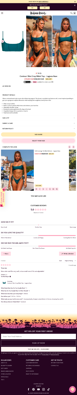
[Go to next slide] (74, 41)
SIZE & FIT (6, 118)
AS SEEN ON (7, 86)
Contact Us (55, 365)
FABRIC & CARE (8, 123)
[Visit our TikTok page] (48, 389)
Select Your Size (38, 141)
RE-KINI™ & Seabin (6, 365)
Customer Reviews (32, 362)
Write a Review (69, 254)
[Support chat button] (72, 389)
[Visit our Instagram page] (43, 389)
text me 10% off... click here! (38, 349)
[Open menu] (2, 13)
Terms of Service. (55, 354)
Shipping (28, 368)
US (45, 8)
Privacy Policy (45, 354)
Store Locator (6, 374)
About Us (4, 362)
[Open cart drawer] (74, 13)
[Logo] (39, 13)
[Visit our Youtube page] (38, 389)
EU (32, 8)
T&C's (2, 379)
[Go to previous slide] (2, 41)
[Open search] (71, 13)
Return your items (57, 362)
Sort (60, 260)
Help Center (30, 371)
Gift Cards (4, 368)
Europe (38, 386)
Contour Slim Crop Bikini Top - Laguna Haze (19, 283)
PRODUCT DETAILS (9, 95)
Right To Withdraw (32, 374)
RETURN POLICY (8, 129)
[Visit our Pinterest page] (33, 389)
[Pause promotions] (75, 2)
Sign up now (38, 343)
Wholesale (4, 377)
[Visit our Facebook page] (28, 389)
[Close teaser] (5, 188)
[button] (2, 197)
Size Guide (38, 134)
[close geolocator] (75, 5)
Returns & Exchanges (33, 365)
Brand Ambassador (7, 371)
